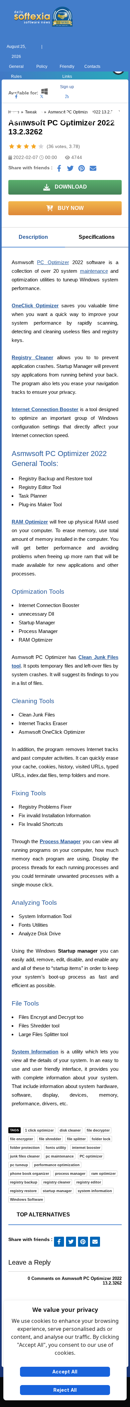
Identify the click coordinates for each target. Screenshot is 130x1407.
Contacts (92, 66)
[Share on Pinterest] (82, 170)
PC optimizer (91, 1156)
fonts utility (56, 1148)
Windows (14, 121)
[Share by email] (93, 170)
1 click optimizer (39, 1130)
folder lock (101, 1139)
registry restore (23, 1191)
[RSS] (67, 96)
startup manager (57, 1191)
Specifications (97, 237)
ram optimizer (103, 1173)
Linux (65, 121)
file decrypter (98, 1130)
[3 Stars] (26, 146)
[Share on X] (70, 170)
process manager (70, 1173)
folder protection (25, 1148)
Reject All (65, 1390)
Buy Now (70, 208)
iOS (90, 121)
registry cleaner (56, 1182)
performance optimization (57, 1165)
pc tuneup (19, 1165)
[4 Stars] (33, 146)
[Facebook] (16, 96)
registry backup (23, 1182)
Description (33, 237)
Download (70, 187)
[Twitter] (41, 96)
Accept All (64, 1372)
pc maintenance (60, 1156)
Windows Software (26, 1199)
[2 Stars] (19, 146)
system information (95, 1191)
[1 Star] (11, 146)
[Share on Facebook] (59, 170)
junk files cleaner (25, 1156)
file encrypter (21, 1139)
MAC (39, 121)
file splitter (76, 1139)
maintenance (94, 271)
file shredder (50, 1139)
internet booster (86, 1148)
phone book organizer (29, 1173)
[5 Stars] (41, 146)
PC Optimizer (53, 262)
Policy (41, 66)
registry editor (88, 1182)
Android (115, 121)
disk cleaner (70, 1130)
